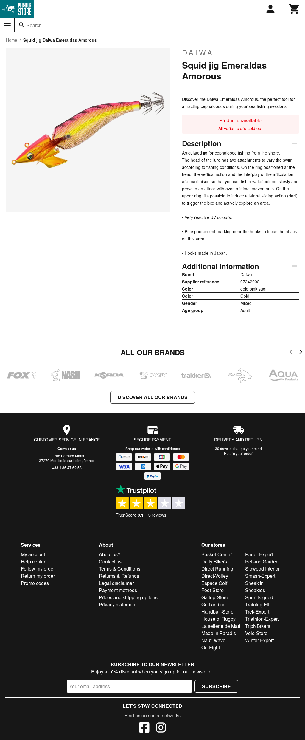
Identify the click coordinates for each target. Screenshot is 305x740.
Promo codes (35, 583)
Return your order (238, 453)
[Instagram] (161, 728)
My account (33, 554)
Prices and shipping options (128, 597)
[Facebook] (144, 728)
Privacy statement (117, 604)
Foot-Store (212, 590)
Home (11, 40)
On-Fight (210, 647)
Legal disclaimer (116, 583)
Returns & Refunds (119, 575)
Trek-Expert (257, 611)
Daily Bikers (214, 561)
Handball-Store (217, 611)
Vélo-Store (256, 633)
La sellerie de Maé (220, 625)
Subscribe (216, 686)
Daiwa (198, 52)
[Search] (21, 25)
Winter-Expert (259, 640)
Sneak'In (254, 583)
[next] (300, 352)
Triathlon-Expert (262, 618)
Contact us (66, 448)
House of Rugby (218, 618)
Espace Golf (214, 583)
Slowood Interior (262, 568)
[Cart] (294, 9)
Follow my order (38, 568)
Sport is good (259, 597)
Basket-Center (216, 554)
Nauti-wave (213, 640)
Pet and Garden (261, 561)
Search (34, 25)
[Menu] (7, 25)
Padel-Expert (259, 554)
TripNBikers (257, 625)
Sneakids (255, 590)
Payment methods (118, 590)
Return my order (38, 575)
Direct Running (217, 568)
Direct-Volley (214, 575)
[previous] (291, 352)
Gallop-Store (214, 597)
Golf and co (213, 604)
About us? (109, 554)
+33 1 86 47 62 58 (67, 467)
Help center (33, 561)
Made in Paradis (218, 633)
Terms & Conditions (119, 568)
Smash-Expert (260, 575)
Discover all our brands (153, 397)
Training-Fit (257, 604)
